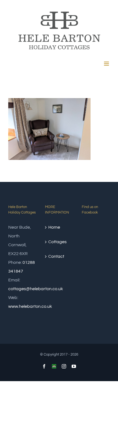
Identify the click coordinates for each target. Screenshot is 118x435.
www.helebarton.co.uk (30, 306)
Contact (56, 256)
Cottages (57, 242)
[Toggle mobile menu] (107, 64)
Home (54, 227)
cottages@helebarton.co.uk (35, 289)
